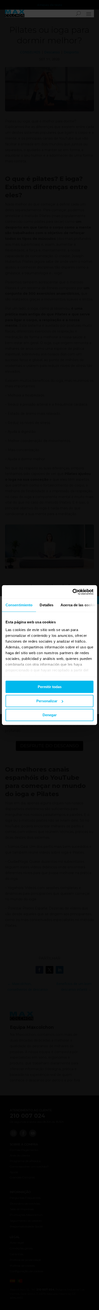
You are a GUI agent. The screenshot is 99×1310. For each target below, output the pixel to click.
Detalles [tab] (46, 605)
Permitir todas (50, 687)
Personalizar (46, 701)
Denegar (50, 715)
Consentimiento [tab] (19, 605)
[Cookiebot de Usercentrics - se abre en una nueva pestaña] (72, 592)
